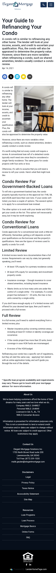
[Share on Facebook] (4, 76)
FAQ (28, 537)
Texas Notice (28, 488)
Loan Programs (28, 515)
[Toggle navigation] (51, 4)
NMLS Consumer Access (28, 415)
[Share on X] (11, 76)
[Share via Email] (23, 76)
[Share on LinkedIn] (17, 76)
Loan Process (28, 520)
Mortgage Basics (28, 526)
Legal (28, 477)
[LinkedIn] (30, 565)
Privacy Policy (28, 482)
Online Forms (28, 532)
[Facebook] (26, 565)
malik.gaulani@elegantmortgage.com (28, 461)
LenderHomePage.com (36, 569)
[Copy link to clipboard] (29, 76)
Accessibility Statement (28, 494)
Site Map (28, 499)
